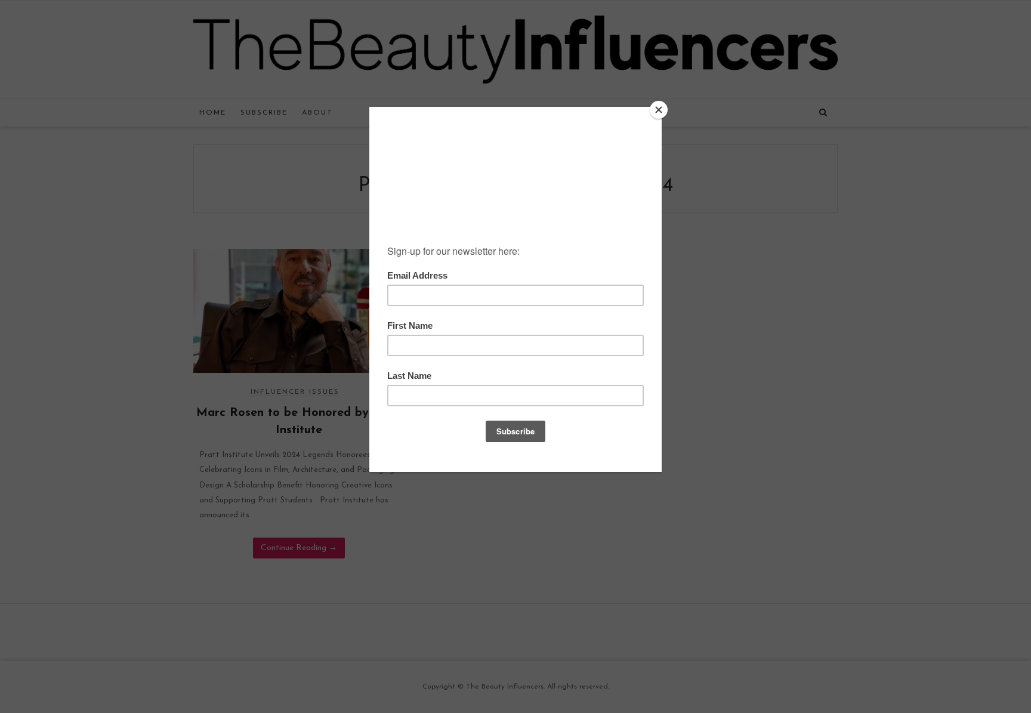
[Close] (659, 110)
